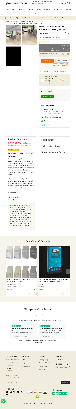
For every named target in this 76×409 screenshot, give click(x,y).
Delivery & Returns (50, 146)
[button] (59, 3)
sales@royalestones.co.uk (52, 117)
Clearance (38, 14)
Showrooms (26, 366)
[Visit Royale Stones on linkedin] (17, 392)
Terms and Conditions (46, 363)
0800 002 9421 (38, 1)
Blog (23, 363)
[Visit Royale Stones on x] (14, 392)
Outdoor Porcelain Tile (12, 360)
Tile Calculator (63, 60)
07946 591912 (48, 1)
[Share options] (68, 33)
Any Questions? (46, 125)
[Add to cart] (29, 293)
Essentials (68, 9)
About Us (25, 360)
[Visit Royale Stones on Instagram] (10, 392)
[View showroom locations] (62, 3)
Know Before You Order (53, 152)
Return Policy (43, 369)
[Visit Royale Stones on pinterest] (21, 392)
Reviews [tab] (30, 315)
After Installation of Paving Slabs (11, 364)
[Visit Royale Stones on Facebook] (7, 392)
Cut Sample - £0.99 (47, 96)
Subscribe (65, 382)
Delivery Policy (43, 360)
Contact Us (59, 360)
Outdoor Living (57, 9)
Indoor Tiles (21, 9)
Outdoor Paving (10, 9)
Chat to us (47, 121)
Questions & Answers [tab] (42, 315)
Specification (47, 140)
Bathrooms (31, 9)
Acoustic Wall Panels (43, 9)
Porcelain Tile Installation (10, 369)
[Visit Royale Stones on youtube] (7, 394)
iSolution (49, 403)
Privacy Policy (43, 366)
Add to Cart (47, 60)
